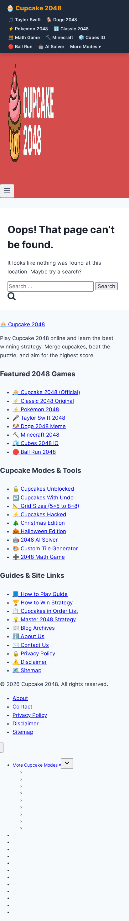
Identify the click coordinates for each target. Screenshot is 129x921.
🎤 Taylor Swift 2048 (39, 418)
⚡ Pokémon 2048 (36, 409)
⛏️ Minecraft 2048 (36, 435)
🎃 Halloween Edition (39, 531)
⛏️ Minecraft (59, 37)
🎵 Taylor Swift (24, 19)
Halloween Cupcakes (46, 828)
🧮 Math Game (24, 37)
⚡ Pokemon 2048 (28, 28)
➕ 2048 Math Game (39, 557)
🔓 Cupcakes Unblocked (43, 489)
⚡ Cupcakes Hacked (39, 514)
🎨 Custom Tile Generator (45, 548)
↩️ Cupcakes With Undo (43, 497)
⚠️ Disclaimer (30, 662)
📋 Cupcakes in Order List (45, 611)
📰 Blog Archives (34, 628)
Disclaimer (26, 723)
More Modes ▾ (85, 46)
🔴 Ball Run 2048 (34, 452)
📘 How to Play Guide (40, 594)
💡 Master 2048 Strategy (44, 619)
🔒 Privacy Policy (34, 653)
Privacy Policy (30, 715)
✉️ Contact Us (31, 645)
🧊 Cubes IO (92, 37)
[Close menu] (1, 748)
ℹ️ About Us (28, 636)
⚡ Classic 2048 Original (43, 401)
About (20, 698)
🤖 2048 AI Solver (35, 540)
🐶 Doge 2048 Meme (39, 426)
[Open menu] (7, 191)
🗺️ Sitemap (27, 670)
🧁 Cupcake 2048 (34, 8)
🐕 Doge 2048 (61, 19)
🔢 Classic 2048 (71, 28)
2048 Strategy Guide (34, 912)
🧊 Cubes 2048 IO (36, 443)
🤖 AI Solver (51, 46)
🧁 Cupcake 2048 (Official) (46, 392)
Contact (22, 706)
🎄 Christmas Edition (39, 523)
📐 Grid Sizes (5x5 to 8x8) (46, 506)
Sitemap (23, 732)
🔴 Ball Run (20, 46)
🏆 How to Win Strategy (43, 602)
